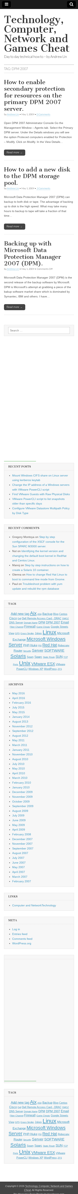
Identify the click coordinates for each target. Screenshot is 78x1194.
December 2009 (22, 792)
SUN (59, 657)
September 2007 (22, 848)
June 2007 (19, 862)
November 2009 (22, 796)
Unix (25, 663)
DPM (41, 622)
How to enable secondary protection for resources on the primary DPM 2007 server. (34, 95)
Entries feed (19, 934)
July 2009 (18, 815)
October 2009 (21, 801)
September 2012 (22, 730)
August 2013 (20, 721)
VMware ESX (43, 664)
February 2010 (21, 782)
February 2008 (21, 834)
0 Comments (43, 114)
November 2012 (22, 726)
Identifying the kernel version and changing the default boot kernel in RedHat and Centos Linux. (39, 555)
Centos (63, 614)
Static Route (49, 657)
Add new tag (20, 614)
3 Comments (43, 188)
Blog (55, 614)
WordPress (50, 668)
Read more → (15, 152)
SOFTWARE (54, 651)
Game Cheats (43, 627)
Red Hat (49, 645)
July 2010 (18, 763)
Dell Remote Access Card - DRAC (41, 618)
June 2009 (19, 820)
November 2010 (22, 754)
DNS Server (16, 622)
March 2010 (19, 777)
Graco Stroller (27, 633)
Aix (33, 613)
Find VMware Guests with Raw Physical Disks (41, 494)
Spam (30, 656)
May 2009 (18, 825)
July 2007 (18, 857)
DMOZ (65, 618)
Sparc (38, 656)
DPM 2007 (53, 622)
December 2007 (22, 839)
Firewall (30, 626)
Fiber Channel (16, 627)
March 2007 (19, 876)
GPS (17, 633)
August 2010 (20, 759)
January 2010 (21, 787)
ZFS (60, 669)
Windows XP (35, 668)
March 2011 (19, 745)
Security (27, 651)
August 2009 (20, 810)
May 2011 (18, 740)
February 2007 (21, 881)
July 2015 (18, 707)
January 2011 (20, 749)
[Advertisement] (20, 401)
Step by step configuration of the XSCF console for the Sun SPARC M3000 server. (38, 541)
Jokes (38, 633)
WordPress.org (21, 943)
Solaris (18, 656)
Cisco (13, 618)
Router (18, 650)
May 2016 (18, 693)
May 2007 (18, 867)
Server (37, 650)
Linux (49, 632)
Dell (19, 618)
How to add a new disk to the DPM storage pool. (37, 176)
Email (65, 622)
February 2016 (21, 702)
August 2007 (20, 853)
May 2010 (18, 768)
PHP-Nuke (30, 645)
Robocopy (63, 645)
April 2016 (18, 698)
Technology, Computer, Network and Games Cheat (37, 34)
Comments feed (22, 938)
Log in (16, 929)
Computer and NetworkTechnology (34, 905)
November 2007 (22, 843)
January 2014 (21, 716)
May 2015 (18, 712)
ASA (39, 614)
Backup (47, 614)
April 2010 (18, 773)
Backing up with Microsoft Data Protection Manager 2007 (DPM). (32, 253)
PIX (40, 645)
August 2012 (20, 735)
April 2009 (18, 829)
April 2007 (18, 872)
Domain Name (31, 622)
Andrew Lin (13, 114)
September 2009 (22, 806)
